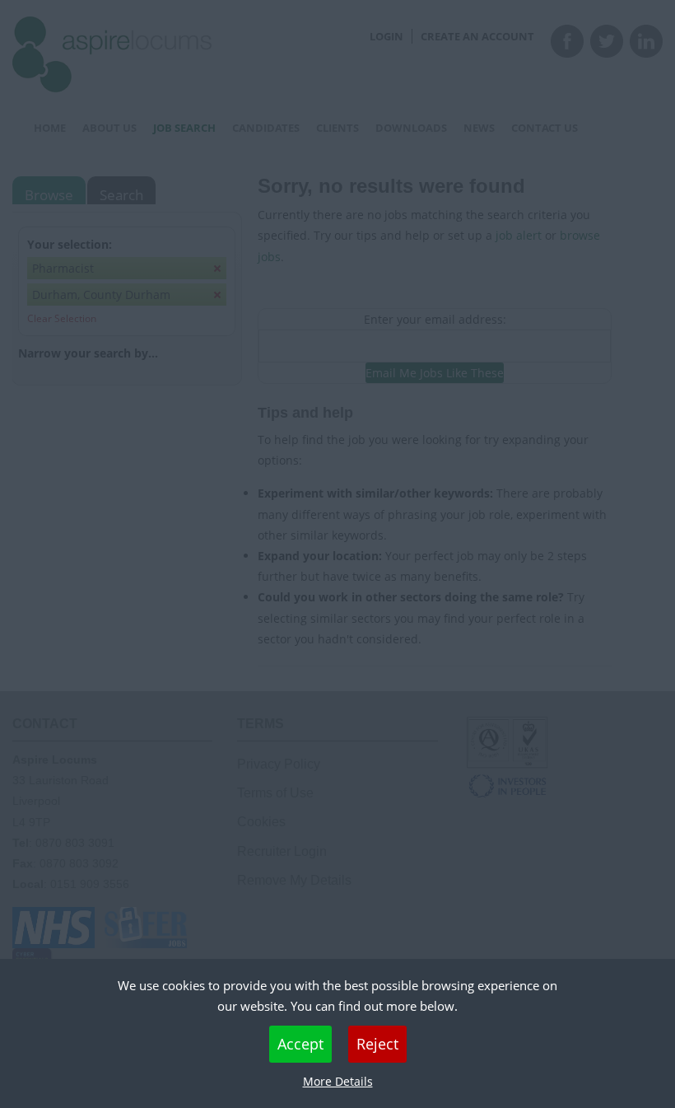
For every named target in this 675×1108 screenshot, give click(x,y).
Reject (377, 1044)
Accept (300, 1044)
